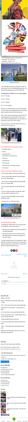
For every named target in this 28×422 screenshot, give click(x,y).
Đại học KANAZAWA (6, 255)
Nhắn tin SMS (25, 421)
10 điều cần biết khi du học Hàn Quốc (10, 319)
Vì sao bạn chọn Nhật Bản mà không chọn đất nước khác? (13, 322)
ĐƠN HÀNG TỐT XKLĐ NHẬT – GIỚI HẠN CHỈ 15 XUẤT (13, 308)
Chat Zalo (8, 421)
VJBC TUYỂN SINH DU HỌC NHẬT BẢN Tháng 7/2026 (12, 301)
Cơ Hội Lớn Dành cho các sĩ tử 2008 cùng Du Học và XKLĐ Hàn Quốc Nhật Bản (13, 315)
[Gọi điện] (14, 419)
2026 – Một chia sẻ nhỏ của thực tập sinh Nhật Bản (13, 305)
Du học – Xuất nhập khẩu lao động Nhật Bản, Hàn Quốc (12, 327)
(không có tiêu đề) (5, 298)
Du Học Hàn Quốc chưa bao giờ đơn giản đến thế (12, 312)
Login (25, 273)
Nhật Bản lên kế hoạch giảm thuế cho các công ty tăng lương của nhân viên (13, 331)
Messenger (19, 421)
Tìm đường (3, 421)
